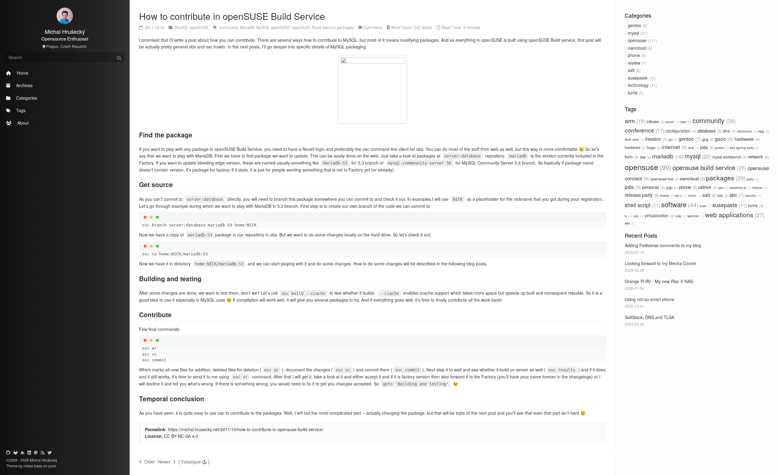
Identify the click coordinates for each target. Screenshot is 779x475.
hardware (635, 147)
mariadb (667, 156)
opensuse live (664, 178)
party (752, 179)
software (679, 204)
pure (51, 465)
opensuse (637, 40)
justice (721, 148)
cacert (671, 122)
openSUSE (200, 27)
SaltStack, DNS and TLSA (649, 317)
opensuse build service (708, 167)
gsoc (723, 138)
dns (729, 131)
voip (680, 216)
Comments (373, 27)
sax (722, 195)
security (752, 195)
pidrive (707, 187)
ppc (723, 188)
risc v (680, 195)
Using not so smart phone (649, 299)
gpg (707, 139)
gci (672, 139)
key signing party (744, 148)
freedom (655, 139)
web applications (734, 214)
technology (638, 85)
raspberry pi (740, 188)
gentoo (634, 25)
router (694, 195)
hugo (653, 147)
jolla (706, 147)
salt (631, 70)
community (713, 120)
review (634, 63)
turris (633, 93)
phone (634, 55)
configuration (680, 131)
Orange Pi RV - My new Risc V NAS (659, 281)
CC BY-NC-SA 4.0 (181, 436)
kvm (631, 156)
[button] (194, 461)
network (758, 156)
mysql (633, 33)
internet (674, 147)
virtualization (659, 215)
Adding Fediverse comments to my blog (663, 245)
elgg (763, 131)
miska (28, 465)
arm (634, 120)
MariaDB (248, 27)
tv (628, 216)
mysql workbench (729, 156)
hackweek (747, 139)
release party (641, 194)
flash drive (634, 139)
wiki (629, 223)
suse (705, 206)
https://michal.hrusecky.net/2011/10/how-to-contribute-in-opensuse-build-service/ (245, 429)
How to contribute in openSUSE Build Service (232, 16)
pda (632, 186)
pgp (671, 187)
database (709, 130)
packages (725, 177)
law (645, 156)
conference (644, 130)
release (759, 188)
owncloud (637, 48)
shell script (641, 205)
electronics (746, 131)
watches (695, 216)
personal (653, 187)
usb (637, 216)
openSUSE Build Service (314, 27)
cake (685, 122)
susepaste (638, 78)
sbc (735, 194)
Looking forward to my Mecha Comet (660, 263)
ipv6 (693, 148)
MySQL (182, 27)
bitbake (655, 121)
